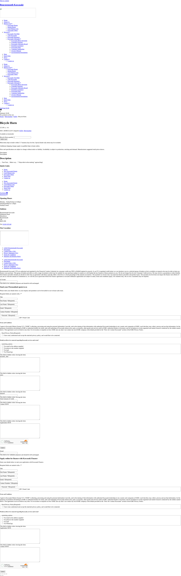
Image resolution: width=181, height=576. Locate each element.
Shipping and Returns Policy (12, 256)
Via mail (6, 350)
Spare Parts (7, 56)
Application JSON (5, 422)
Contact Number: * (9, 312)
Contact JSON (4, 404)
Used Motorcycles (13, 29)
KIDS (15, 116)
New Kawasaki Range (10, 171)
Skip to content (4, 1)
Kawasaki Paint (16, 47)
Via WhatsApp (8, 352)
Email (1, 451)
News (5, 57)
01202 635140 (7, 224)
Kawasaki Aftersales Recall (19, 44)
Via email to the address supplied (13, 346)
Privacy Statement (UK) (11, 253)
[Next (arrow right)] (2, 575)
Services (6, 32)
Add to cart (4, 139)
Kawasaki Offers (13, 30)
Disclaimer (7, 249)
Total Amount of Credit (7, 399)
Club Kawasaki (12, 35)
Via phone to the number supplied (14, 348)
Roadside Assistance (17, 46)
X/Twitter (3, 279)
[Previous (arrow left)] (1, 575)
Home (5, 20)
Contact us (11, 61)
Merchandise (8, 116)
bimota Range (12, 27)
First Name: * (7, 301)
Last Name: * (7, 304)
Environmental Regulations (19, 52)
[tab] (90, 152)
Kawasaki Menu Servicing (19, 40)
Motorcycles (7, 23)
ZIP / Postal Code (24, 317)
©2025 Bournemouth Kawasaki (13, 248)
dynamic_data (4, 356)
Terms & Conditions (10, 255)
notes (1, 375)
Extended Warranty (17, 42)
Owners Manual (16, 51)
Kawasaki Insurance (14, 37)
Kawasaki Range (13, 25)
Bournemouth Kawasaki (11, 5)
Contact (6, 59)
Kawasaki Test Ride (14, 34)
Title (1, 297)
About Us (7, 22)
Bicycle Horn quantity (6, 137)
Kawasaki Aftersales (14, 39)
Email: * (5, 308)
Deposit (2, 393)
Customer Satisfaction (17, 49)
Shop (5, 54)
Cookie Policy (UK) (10, 251)
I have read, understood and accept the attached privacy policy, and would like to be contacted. (32, 335)
